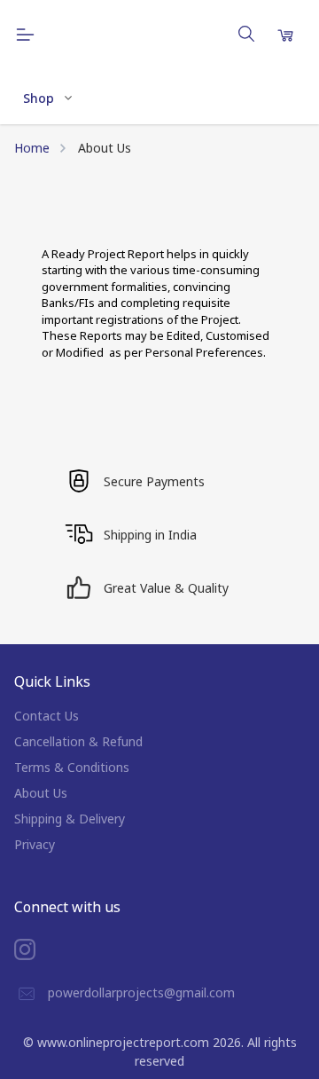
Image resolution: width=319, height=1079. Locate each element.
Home (32, 147)
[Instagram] (38, 949)
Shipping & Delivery (69, 818)
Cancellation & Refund (78, 741)
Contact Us (46, 715)
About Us (40, 792)
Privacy (34, 844)
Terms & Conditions (71, 767)
